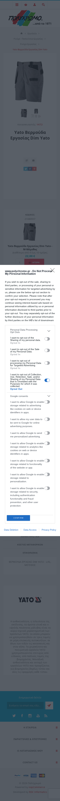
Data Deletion (11, 529)
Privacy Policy (49, 529)
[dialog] (30, 400)
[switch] (47, 339)
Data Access (30, 529)
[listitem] (30, 331)
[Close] (53, 271)
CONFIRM (19, 518)
